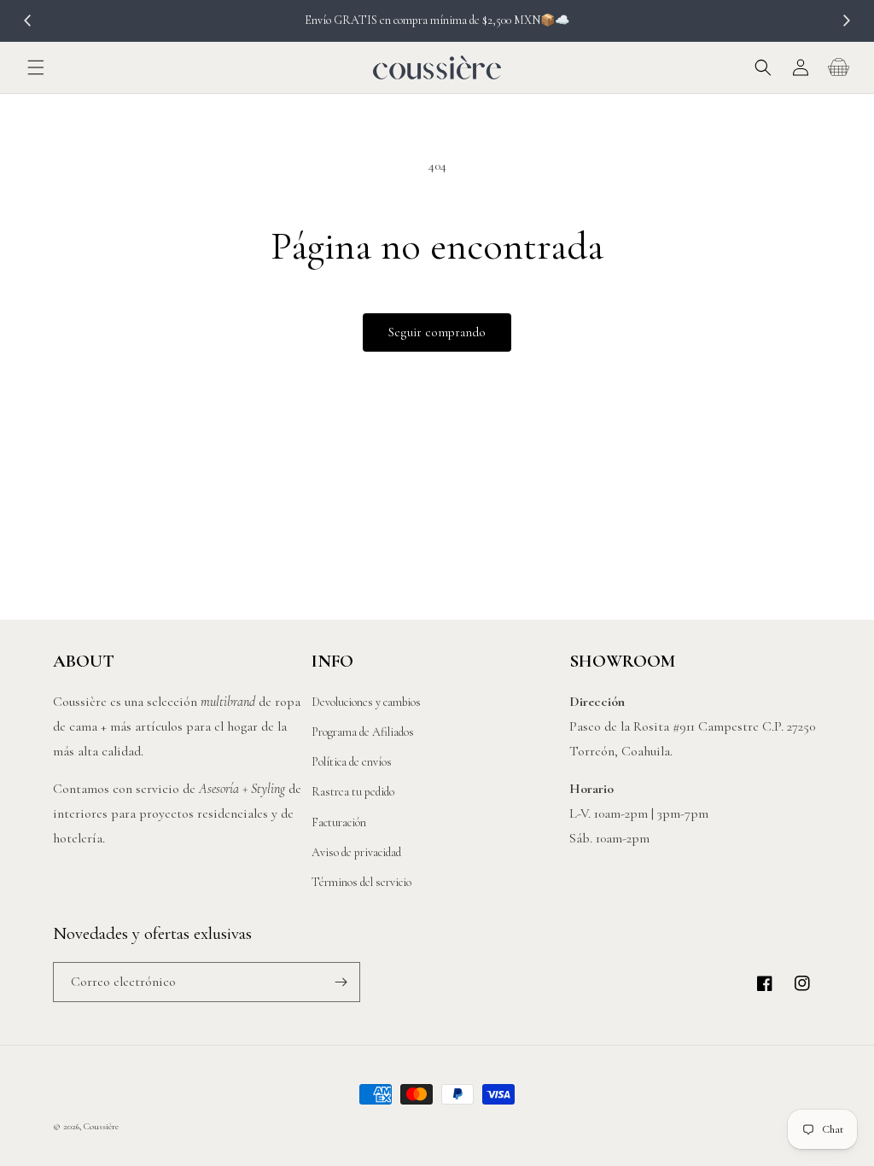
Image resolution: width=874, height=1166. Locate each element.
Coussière (101, 1126)
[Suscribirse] (340, 982)
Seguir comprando (437, 332)
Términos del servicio (361, 882)
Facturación (339, 822)
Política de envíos (352, 762)
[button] (36, 67)
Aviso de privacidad (356, 852)
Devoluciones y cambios (366, 702)
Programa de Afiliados (363, 732)
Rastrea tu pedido (353, 791)
